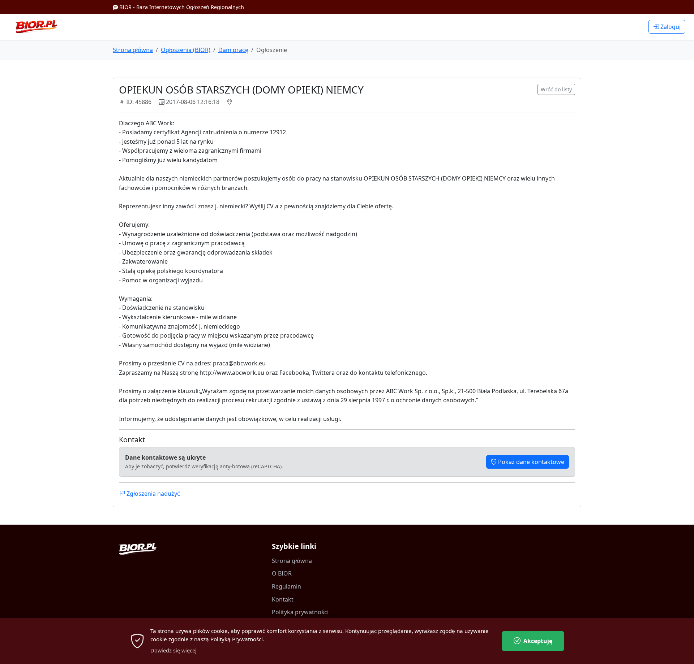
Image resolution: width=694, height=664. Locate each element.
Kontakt (283, 599)
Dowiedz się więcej (173, 650)
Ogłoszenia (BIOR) (185, 50)
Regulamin (286, 586)
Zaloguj (670, 27)
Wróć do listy (556, 89)
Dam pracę (233, 50)
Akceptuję (537, 641)
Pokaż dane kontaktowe (530, 462)
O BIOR (282, 573)
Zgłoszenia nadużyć (152, 494)
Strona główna (133, 50)
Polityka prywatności (300, 612)
